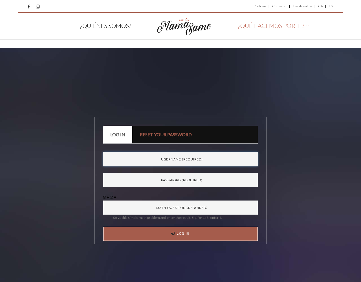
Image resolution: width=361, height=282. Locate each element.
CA (320, 6)
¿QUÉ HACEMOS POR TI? (271, 25)
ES (331, 6)
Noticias (260, 6)
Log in (121, 138)
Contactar (279, 6)
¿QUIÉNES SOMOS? (105, 25)
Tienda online (302, 6)
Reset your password (166, 134)
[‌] (29, 6)
